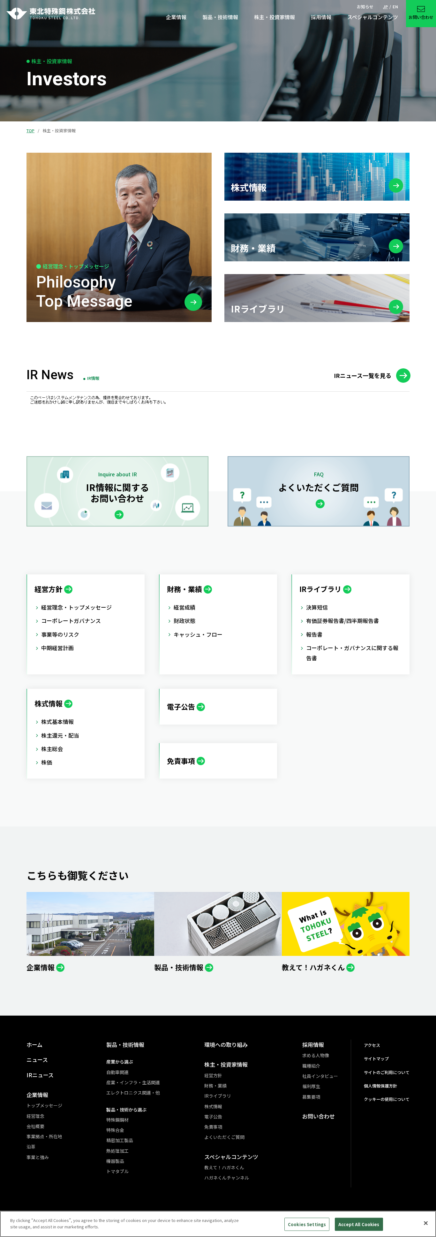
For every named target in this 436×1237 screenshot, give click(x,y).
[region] (218, 1224)
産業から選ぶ (119, 1061)
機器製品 (115, 1161)
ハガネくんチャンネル (226, 1177)
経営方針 (213, 1075)
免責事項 (213, 1127)
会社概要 (35, 1126)
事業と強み (37, 1157)
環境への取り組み (226, 1045)
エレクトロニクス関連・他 (133, 1092)
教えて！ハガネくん (224, 1167)
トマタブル (117, 1171)
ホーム (34, 1045)
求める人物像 (315, 1055)
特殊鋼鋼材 (117, 1120)
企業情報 (37, 1095)
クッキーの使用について (387, 1099)
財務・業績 (215, 1085)
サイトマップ (376, 1059)
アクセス (372, 1045)
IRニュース (40, 1075)
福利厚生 (311, 1086)
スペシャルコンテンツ (231, 1157)
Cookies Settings (307, 1224)
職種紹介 (311, 1066)
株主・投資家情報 (226, 1064)
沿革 (30, 1146)
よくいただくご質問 (224, 1137)
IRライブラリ (217, 1096)
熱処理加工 (117, 1151)
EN (395, 7)
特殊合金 (115, 1130)
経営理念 (35, 1116)
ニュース (37, 1060)
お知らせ (365, 7)
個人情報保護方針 (380, 1086)
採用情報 (313, 1045)
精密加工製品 (119, 1140)
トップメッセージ (44, 1105)
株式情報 (213, 1106)
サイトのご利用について (387, 1072)
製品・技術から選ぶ (126, 1109)
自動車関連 (117, 1072)
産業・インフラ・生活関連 (133, 1082)
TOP (30, 130)
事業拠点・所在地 (44, 1136)
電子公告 (213, 1116)
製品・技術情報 (125, 1045)
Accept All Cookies (358, 1224)
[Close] (426, 1223)
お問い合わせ (318, 1116)
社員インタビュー (320, 1076)
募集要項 (311, 1097)
